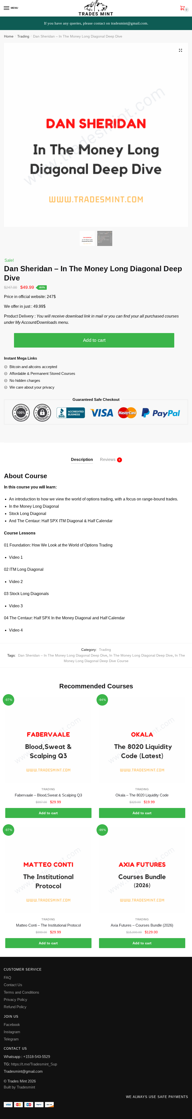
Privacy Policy (15, 999)
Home (9, 36)
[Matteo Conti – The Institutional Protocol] (48, 870)
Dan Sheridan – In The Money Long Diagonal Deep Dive (62, 655)
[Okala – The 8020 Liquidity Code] (142, 740)
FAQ (7, 977)
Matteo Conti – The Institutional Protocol (48, 925)
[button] (180, 50)
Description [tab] (82, 459)
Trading (23, 36)
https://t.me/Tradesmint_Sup (34, 1064)
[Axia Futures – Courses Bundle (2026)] (142, 870)
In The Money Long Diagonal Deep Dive (141, 655)
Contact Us (13, 985)
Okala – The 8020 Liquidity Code (142, 795)
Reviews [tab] (108, 459)
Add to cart (94, 340)
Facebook (12, 1024)
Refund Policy (15, 1007)
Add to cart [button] (48, 813)
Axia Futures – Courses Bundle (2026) (142, 925)
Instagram (12, 1032)
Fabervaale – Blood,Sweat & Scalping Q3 (48, 795)
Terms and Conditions (21, 992)
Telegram (11, 1039)
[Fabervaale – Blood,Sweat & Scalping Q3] (48, 740)
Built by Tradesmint (19, 1087)
